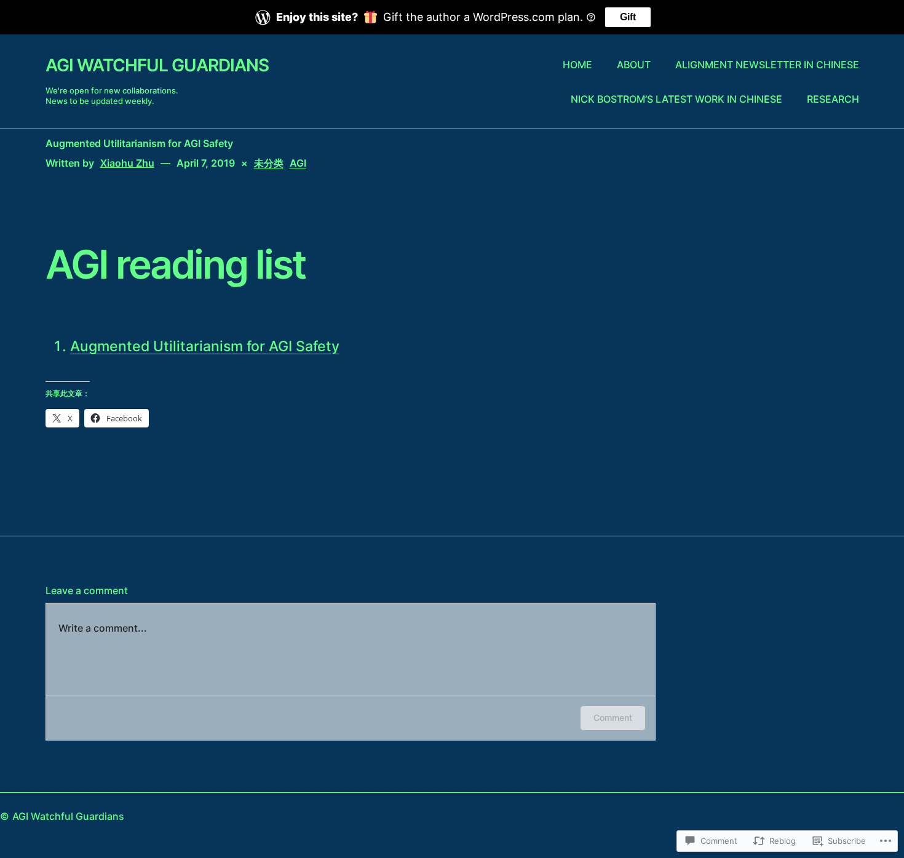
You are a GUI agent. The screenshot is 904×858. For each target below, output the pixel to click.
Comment (612, 717)
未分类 (268, 163)
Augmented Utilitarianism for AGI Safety (204, 346)
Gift (628, 17)
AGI (298, 163)
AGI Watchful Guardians (157, 65)
